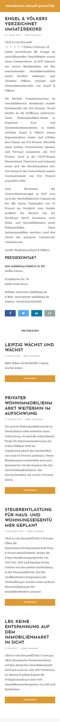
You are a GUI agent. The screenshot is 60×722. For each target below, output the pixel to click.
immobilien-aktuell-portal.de (30, 6)
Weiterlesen (30, 378)
